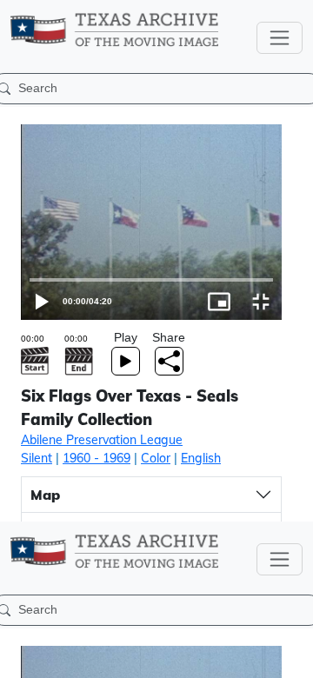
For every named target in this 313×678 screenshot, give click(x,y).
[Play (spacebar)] (21, 657)
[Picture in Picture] (250, 657)
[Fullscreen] (292, 657)
